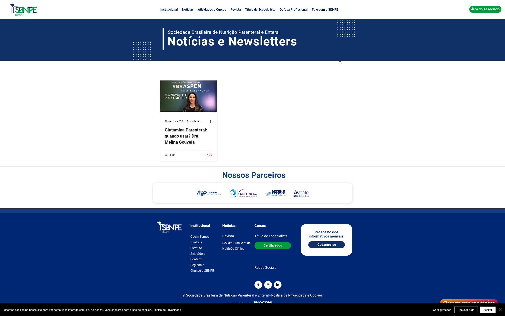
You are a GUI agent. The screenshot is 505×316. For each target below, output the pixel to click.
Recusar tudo (466, 310)
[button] (169, 9)
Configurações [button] (442, 310)
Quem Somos (199, 236)
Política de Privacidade (167, 310)
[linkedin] (277, 285)
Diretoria (196, 242)
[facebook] (258, 285)
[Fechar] (500, 310)
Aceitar (487, 310)
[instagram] (268, 285)
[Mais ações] (211, 121)
